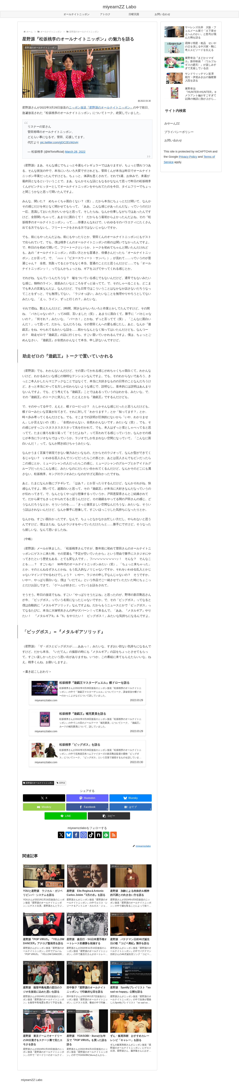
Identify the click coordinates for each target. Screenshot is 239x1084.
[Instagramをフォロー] (83, 835)
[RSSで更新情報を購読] (113, 835)
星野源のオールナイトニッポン (39, 783)
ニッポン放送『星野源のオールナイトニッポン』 (101, 107)
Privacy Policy (188, 156)
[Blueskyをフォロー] (68, 835)
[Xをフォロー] (61, 835)
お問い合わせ (173, 140)
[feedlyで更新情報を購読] (106, 835)
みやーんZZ (172, 123)
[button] (109, 816)
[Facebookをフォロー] (76, 835)
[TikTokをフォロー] (91, 835)
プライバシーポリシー (179, 132)
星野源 (62, 783)
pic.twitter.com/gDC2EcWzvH (59, 142)
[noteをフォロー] (98, 835)
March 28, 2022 (75, 151)
